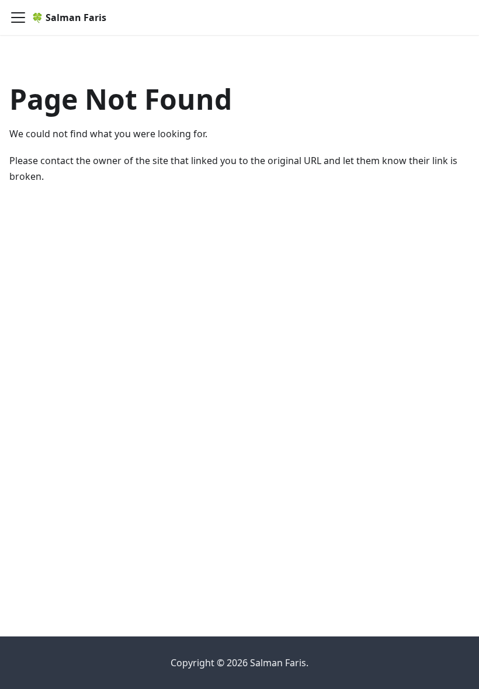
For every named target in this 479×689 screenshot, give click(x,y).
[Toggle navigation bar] (18, 17)
